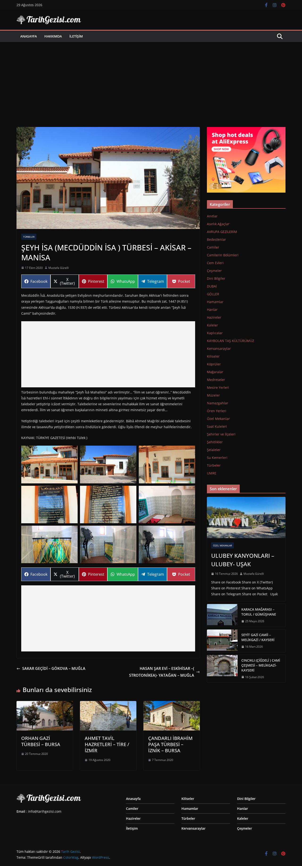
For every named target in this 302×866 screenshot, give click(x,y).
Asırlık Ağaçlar (218, 224)
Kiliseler (213, 356)
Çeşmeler (214, 270)
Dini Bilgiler (216, 278)
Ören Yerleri (216, 411)
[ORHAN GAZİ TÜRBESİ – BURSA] (45, 704)
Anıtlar (212, 216)
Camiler (213, 247)
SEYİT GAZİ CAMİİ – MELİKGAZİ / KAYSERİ (257, 637)
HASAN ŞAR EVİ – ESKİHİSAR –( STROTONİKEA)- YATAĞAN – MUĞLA (161, 672)
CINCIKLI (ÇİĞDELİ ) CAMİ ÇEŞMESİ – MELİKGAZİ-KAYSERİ (260, 665)
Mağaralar (215, 372)
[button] (49, 464)
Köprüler (214, 364)
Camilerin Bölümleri (223, 255)
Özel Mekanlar (218, 418)
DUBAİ (212, 286)
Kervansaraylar (219, 348)
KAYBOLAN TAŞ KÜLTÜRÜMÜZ (230, 340)
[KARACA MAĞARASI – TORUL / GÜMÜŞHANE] (222, 615)
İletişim (76, 36)
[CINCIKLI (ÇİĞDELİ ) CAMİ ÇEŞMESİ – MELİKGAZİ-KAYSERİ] (222, 669)
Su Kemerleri (217, 457)
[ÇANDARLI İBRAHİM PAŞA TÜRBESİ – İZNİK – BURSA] (171, 704)
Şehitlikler (215, 442)
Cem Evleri (215, 263)
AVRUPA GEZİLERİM (222, 231)
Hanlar (212, 309)
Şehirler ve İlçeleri (221, 434)
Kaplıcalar (215, 333)
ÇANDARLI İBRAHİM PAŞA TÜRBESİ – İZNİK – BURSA (170, 744)
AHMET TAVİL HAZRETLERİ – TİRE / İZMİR (107, 744)
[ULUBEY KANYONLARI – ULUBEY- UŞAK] (246, 517)
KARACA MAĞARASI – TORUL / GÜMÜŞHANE (258, 612)
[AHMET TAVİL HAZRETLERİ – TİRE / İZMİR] (108, 704)
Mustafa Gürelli (58, 268)
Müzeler (213, 395)
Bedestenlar (216, 239)
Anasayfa (28, 36)
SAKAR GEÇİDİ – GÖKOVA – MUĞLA (53, 668)
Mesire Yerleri (218, 387)
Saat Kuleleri (217, 426)
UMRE (211, 473)
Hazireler (214, 317)
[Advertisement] (151, 77)
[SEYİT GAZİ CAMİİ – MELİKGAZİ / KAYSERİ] (222, 640)
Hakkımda (53, 36)
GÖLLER (213, 294)
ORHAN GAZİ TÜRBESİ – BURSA (40, 741)
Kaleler (212, 325)
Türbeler (28, 236)
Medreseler (216, 379)
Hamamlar (215, 302)
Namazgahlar (217, 403)
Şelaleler (214, 450)
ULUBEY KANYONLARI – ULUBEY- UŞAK (242, 560)
